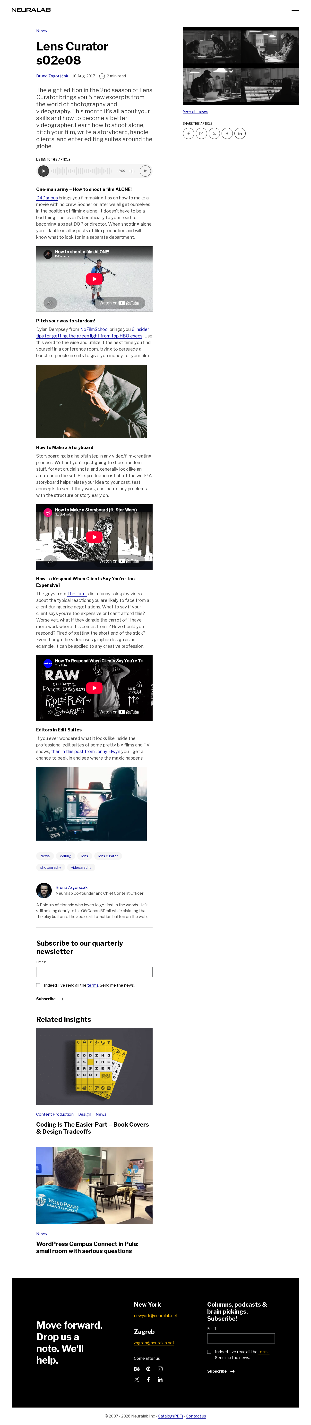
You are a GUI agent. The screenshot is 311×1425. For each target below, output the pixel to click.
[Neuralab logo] (31, 9)
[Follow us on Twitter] (214, 133)
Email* (41, 962)
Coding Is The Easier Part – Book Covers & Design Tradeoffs (92, 1128)
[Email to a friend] (201, 133)
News (41, 30)
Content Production (55, 1114)
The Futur (77, 593)
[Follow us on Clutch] (148, 1368)
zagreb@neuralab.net (154, 1343)
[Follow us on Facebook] (227, 133)
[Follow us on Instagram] (160, 1368)
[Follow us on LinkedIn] (160, 1379)
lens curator (108, 856)
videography (81, 867)
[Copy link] (188, 133)
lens (84, 856)
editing (65, 856)
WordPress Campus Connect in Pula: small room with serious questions (87, 1247)
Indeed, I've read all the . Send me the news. (89, 985)
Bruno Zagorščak (52, 76)
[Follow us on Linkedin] (240, 133)
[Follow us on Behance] (137, 1368)
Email (211, 1329)
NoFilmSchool (94, 329)
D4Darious (47, 197)
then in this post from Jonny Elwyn (85, 751)
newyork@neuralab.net (156, 1315)
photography (50, 867)
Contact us (196, 1416)
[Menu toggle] (295, 9)
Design (85, 1114)
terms (92, 985)
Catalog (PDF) (170, 1416)
